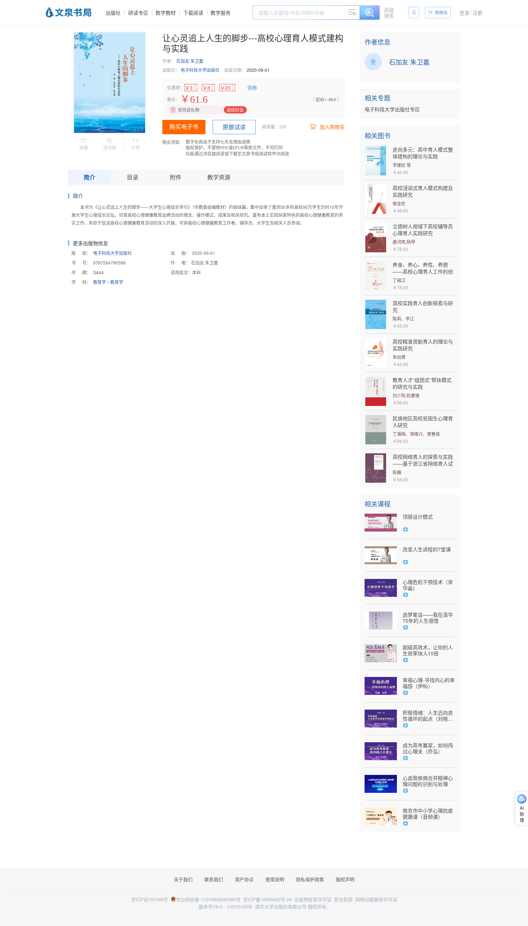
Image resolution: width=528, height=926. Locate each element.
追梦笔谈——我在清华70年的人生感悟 (428, 618)
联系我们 (213, 879)
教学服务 (220, 12)
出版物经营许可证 (313, 899)
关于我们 (183, 879)
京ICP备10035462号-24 (267, 899)
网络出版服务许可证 (376, 899)
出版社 (113, 12)
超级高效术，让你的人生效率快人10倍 (428, 650)
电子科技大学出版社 (200, 70)
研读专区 (138, 12)
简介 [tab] (89, 177)
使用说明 (274, 879)
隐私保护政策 (310, 879)
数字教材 (166, 12)
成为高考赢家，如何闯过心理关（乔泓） (428, 748)
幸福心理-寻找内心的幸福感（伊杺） (429, 683)
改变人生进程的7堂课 (427, 549)
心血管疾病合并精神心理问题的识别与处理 (428, 781)
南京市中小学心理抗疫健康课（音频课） (428, 814)
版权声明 (345, 879)
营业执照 (343, 899)
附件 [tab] (175, 177)
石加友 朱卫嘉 (189, 61)
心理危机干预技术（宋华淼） (428, 585)
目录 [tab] (132, 177)
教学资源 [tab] (218, 177)
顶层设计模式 (418, 517)
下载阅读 (193, 12)
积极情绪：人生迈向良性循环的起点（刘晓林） (428, 716)
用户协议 (244, 879)
